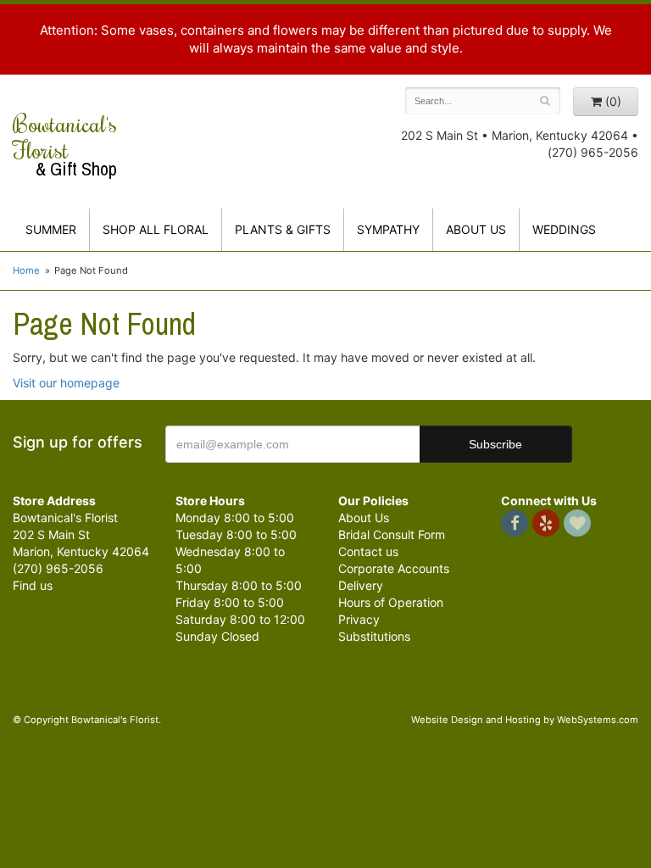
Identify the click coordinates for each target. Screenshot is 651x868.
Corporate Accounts (393, 568)
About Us (363, 517)
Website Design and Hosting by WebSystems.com (524, 720)
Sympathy (388, 229)
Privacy (359, 619)
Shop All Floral (156, 229)
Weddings (564, 229)
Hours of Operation (390, 602)
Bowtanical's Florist (65, 145)
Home (26, 270)
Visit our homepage (66, 383)
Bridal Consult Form (391, 534)
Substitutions (374, 636)
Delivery (360, 585)
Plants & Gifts (283, 229)
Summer (50, 229)
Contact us (368, 551)
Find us (33, 585)
